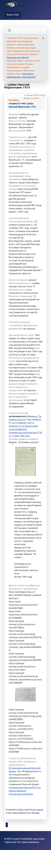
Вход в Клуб (13, 14)
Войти (22, 809)
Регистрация (36, 809)
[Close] (43, 38)
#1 (44, 95)
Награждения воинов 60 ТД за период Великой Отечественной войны (25, 790)
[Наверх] (46, 845)
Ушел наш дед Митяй (18, 57)
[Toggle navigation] (9, 30)
